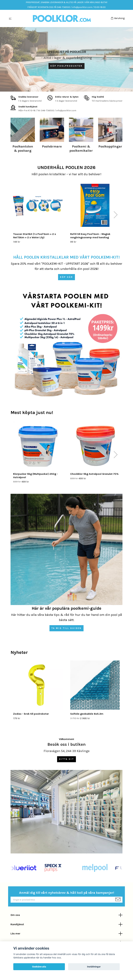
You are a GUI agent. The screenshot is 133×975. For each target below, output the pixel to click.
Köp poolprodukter (66, 66)
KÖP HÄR (66, 277)
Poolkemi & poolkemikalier (81, 149)
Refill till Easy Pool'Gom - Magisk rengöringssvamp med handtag (90, 235)
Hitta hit (66, 759)
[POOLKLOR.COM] (62, 18)
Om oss (15, 914)
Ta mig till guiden (66, 628)
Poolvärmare (52, 146)
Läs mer (15, 933)
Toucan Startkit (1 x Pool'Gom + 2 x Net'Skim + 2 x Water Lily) (34, 235)
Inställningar (94, 966)
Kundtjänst (17, 924)
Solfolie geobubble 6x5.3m (86, 713)
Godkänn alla (39, 966)
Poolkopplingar (110, 146)
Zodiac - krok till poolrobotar (31, 713)
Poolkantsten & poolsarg (22, 149)
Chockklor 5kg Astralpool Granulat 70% (94, 473)
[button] (115, 214)
